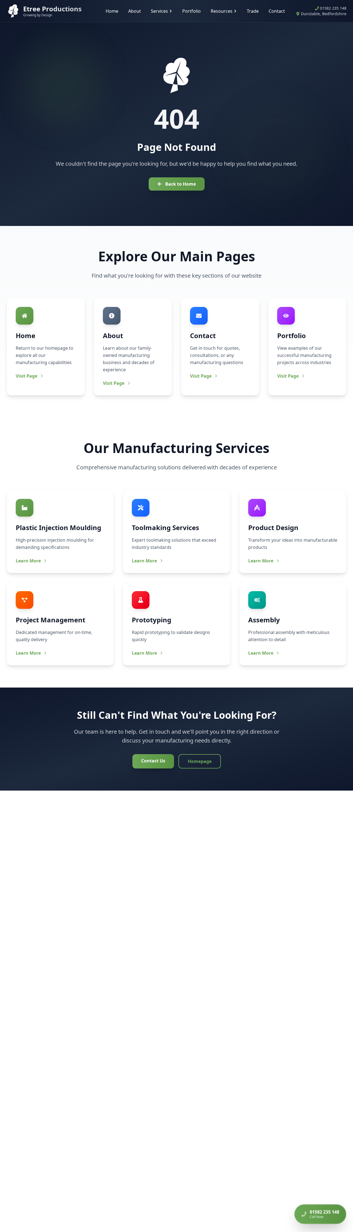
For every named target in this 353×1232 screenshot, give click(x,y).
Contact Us (153, 761)
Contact (277, 11)
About (134, 11)
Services (159, 11)
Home (112, 11)
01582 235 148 (333, 8)
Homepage (200, 761)
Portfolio (191, 11)
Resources (221, 11)
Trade (253, 11)
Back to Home (180, 184)
